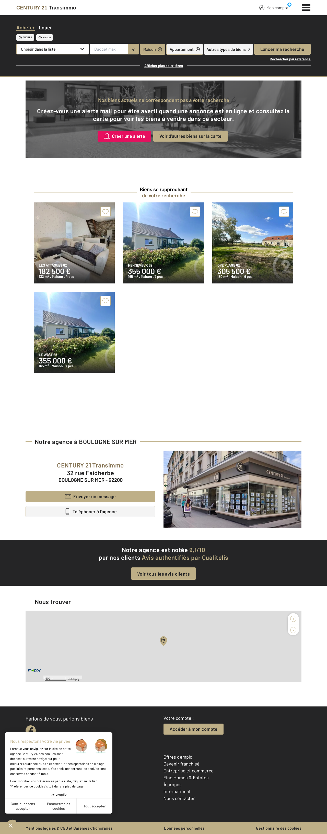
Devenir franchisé (182, 764)
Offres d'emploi (179, 757)
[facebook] (31, 730)
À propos (173, 784)
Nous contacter (179, 798)
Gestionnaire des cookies (278, 828)
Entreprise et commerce (189, 770)
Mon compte (277, 7)
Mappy (75, 679)
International (177, 791)
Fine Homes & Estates (186, 777)
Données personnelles (184, 828)
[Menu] (306, 7)
